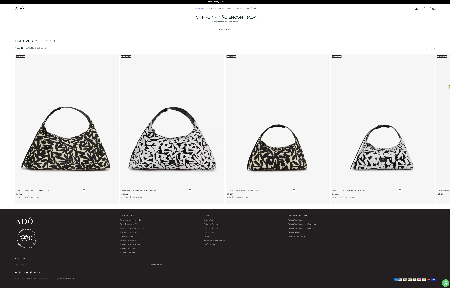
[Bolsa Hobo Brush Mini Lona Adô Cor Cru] (278, 119)
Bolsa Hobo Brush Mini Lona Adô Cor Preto (349, 190)
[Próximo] (249, 2)
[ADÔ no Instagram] (20, 272)
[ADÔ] (21, 8)
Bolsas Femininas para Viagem (301, 228)
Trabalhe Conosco (127, 252)
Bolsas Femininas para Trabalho (302, 224)
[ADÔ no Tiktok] (31, 272)
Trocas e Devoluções (128, 232)
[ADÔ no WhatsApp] (35, 272)
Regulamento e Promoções (132, 228)
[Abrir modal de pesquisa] (424, 8)
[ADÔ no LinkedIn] (23, 272)
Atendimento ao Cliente (130, 224)
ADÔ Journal (209, 244)
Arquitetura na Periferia (214, 240)
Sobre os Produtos (212, 224)
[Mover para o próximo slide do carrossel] (433, 49)
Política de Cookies (128, 248)
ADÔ (34, 279)
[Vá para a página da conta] (429, 8)
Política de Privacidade (130, 244)
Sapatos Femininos (296, 236)
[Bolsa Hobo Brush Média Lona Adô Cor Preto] (172, 119)
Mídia (206, 236)
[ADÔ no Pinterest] (27, 272)
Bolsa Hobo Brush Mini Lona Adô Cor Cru (243, 190)
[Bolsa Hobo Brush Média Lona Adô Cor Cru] (67, 119)
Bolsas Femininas (295, 220)
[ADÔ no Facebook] (16, 272)
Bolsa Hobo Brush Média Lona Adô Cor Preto (139, 190)
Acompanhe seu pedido (130, 220)
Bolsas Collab (294, 232)
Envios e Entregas (127, 236)
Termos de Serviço (128, 240)
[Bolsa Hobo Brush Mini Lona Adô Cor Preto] (383, 119)
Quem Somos (210, 220)
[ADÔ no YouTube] (38, 272)
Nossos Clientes (211, 228)
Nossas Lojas (209, 232)
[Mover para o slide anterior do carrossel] (428, 49)
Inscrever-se (156, 265)
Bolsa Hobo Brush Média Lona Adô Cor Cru (33, 190)
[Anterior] (200, 2)
